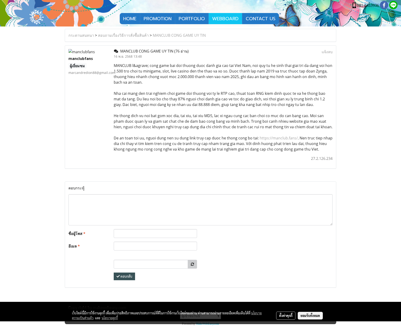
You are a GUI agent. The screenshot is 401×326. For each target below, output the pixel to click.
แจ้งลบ (327, 51)
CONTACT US (260, 18)
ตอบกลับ (126, 276)
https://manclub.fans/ (279, 138)
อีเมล (74, 246)
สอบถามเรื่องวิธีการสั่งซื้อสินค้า (123, 35)
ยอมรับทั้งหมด (310, 315)
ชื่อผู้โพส (76, 233)
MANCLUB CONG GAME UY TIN (179, 35)
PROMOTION (157, 18)
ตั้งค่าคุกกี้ (285, 315)
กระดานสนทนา (81, 35)
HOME (129, 18)
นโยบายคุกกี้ (110, 318)
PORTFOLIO (192, 18)
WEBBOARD (225, 18)
